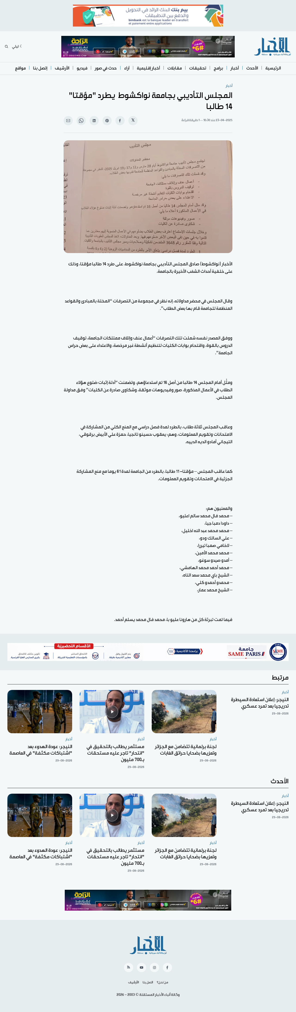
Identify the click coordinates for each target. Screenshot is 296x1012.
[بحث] (6, 46)
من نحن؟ (162, 982)
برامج (218, 68)
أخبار (235, 68)
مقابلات (174, 68)
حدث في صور (106, 68)
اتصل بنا (148, 982)
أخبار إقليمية (148, 68)
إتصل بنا (40, 68)
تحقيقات (197, 68)
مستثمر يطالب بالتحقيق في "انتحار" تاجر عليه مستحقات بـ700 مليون (115, 753)
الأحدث (252, 68)
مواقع (20, 68)
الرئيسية (273, 68)
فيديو (82, 68)
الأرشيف (62, 68)
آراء (127, 68)
